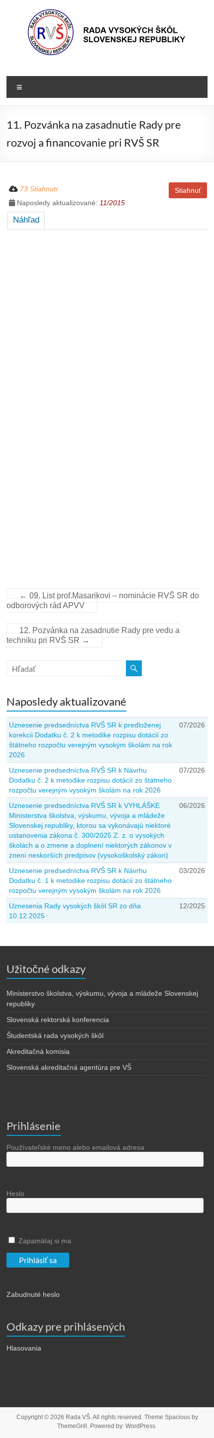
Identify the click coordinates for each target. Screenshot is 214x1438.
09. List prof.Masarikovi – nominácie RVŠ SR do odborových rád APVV (102, 600)
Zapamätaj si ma (43, 1241)
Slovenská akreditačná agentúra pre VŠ (68, 1067)
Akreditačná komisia (38, 1051)
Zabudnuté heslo (33, 1294)
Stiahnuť (188, 190)
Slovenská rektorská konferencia (57, 1020)
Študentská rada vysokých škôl (55, 1035)
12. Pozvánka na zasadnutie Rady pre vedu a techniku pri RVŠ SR (93, 635)
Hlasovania (23, 1348)
